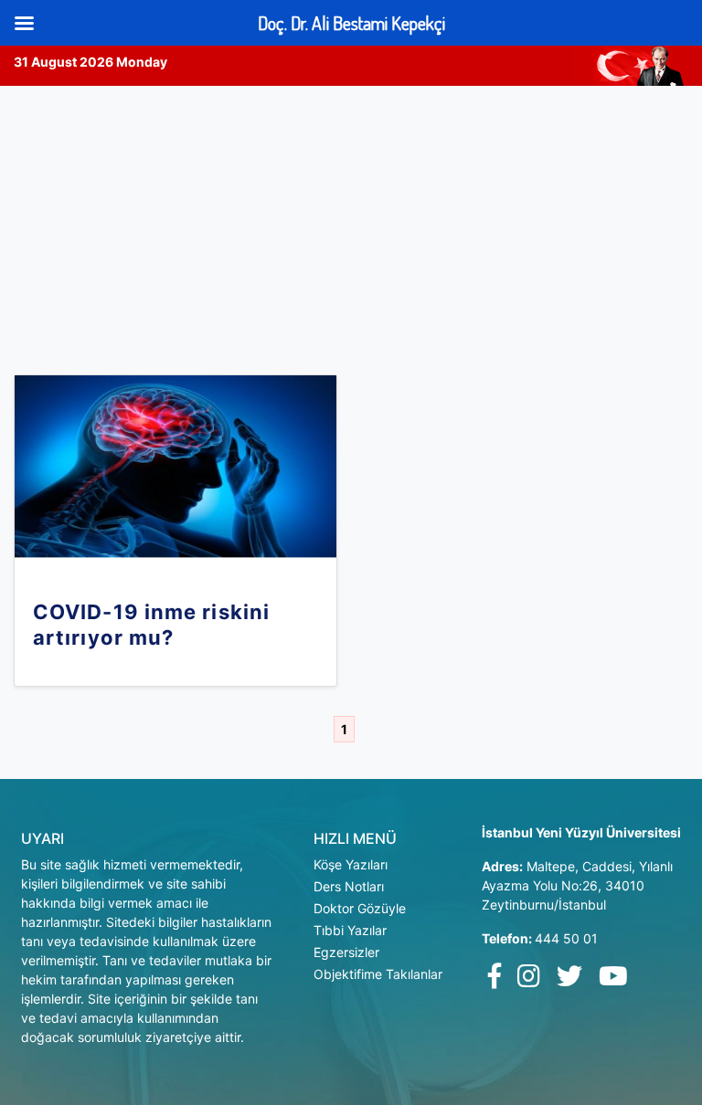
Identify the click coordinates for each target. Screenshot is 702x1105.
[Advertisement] (351, 223)
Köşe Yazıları (351, 864)
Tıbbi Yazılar (350, 930)
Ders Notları (349, 886)
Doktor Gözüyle (360, 908)
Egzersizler (346, 952)
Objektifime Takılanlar (378, 974)
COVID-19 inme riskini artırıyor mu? (151, 624)
